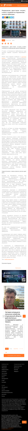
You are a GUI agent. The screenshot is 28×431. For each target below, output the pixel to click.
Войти (18, 5)
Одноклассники (18, 366)
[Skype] (11, 17)
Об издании (5, 387)
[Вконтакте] (23, 1)
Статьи (3, 388)
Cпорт (3, 380)
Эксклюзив (4, 373)
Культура (4, 382)
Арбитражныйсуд (9, 259)
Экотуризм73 (5, 378)
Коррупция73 (5, 369)
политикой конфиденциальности (7, 428)
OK (24, 422)
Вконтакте (16, 367)
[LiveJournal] (7, 17)
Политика (4, 371)
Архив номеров (5, 390)
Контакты (4, 394)
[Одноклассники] (22, 1)
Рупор (3, 396)
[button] (3, 316)
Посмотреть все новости (14, 355)
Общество (4, 367)
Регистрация (23, 5)
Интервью (4, 375)
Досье (3, 376)
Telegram (16, 371)
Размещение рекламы (7, 392)
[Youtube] (25, 1)
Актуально (4, 366)
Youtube (16, 369)
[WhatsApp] (9, 17)
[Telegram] (26, 1)
